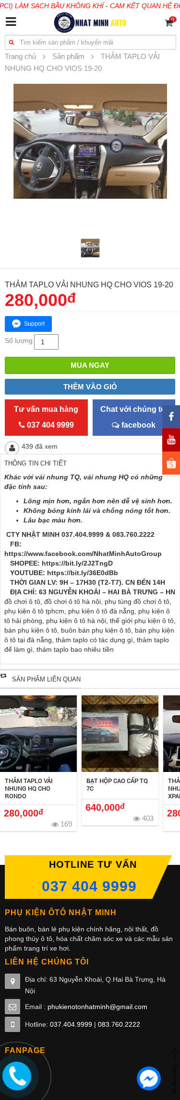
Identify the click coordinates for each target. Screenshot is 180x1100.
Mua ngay (90, 365)
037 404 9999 (89, 886)
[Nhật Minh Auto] (90, 22)
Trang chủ (20, 56)
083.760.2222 (119, 1024)
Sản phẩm (68, 56)
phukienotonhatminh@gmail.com (97, 1006)
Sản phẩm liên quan (46, 679)
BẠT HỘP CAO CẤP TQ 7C (117, 784)
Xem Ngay (38, 733)
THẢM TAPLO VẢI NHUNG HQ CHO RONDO (29, 788)
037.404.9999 (71, 1024)
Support (34, 323)
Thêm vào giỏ (90, 387)
